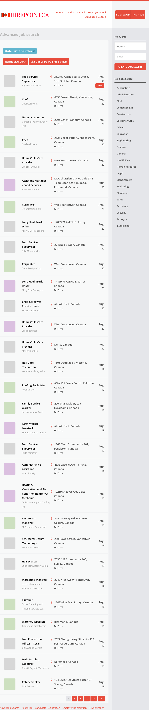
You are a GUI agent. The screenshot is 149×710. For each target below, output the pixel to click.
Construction (124, 114)
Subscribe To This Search (50, 61)
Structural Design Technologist (33, 541)
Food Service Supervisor (30, 79)
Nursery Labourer (33, 117)
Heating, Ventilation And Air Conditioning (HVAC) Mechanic (35, 491)
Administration (125, 94)
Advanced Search (95, 16)
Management (124, 179)
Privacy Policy (96, 707)
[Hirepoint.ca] (25, 14)
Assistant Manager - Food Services (34, 183)
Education (122, 134)
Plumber (27, 600)
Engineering (124, 140)
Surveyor (122, 219)
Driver (120, 127)
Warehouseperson (33, 621)
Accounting (123, 88)
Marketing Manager (34, 579)
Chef (25, 99)
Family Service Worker (31, 406)
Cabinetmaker (31, 682)
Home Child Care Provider (32, 160)
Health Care (123, 160)
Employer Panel (97, 12)
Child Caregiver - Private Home (32, 304)
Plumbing (122, 193)
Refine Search (14, 61)
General (121, 153)
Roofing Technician (34, 385)
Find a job (138, 14)
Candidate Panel (75, 12)
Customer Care (125, 120)
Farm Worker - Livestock (31, 426)
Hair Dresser (29, 561)
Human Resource (126, 166)
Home (59, 12)
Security (121, 212)
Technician (123, 225)
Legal (120, 173)
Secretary (122, 206)
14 (93, 698)
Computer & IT (125, 107)
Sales (120, 199)
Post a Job (27, 707)
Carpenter (28, 204)
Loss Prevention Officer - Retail (32, 641)
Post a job (123, 14)
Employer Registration (75, 707)
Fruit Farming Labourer (30, 661)
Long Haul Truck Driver (32, 224)
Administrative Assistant (31, 467)
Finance (121, 147)
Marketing (123, 186)
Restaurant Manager (29, 521)
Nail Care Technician (29, 365)
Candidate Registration (47, 707)
